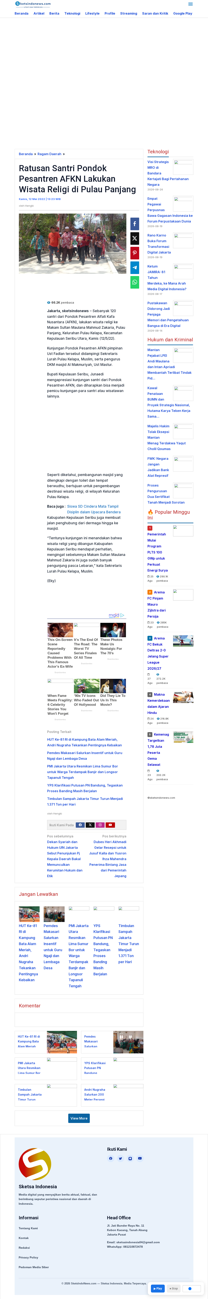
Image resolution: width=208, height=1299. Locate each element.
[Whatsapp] (134, 282)
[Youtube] (110, 825)
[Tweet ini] (134, 238)
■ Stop (174, 1288)
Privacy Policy (28, 1257)
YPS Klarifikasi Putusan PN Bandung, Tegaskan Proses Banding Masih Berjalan (103, 950)
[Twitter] (90, 825)
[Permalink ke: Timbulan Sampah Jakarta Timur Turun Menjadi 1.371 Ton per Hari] (128, 914)
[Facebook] (80, 825)
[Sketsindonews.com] (33, 4)
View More (79, 1118)
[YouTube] (140, 1158)
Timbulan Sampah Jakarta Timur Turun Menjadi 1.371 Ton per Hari (128, 944)
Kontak (24, 1238)
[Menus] (190, 4)
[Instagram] (100, 825)
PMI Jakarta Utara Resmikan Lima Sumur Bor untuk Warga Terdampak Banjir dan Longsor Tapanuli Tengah (82, 772)
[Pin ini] (134, 253)
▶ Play (158, 1288)
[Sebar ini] (134, 224)
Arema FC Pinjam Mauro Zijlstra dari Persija (156, 604)
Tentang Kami (28, 1228)
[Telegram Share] (134, 267)
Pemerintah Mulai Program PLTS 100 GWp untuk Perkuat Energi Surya (157, 552)
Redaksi (24, 1247)
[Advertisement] (111, 50)
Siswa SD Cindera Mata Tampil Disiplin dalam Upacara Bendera (94, 509)
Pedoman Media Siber (34, 1267)
